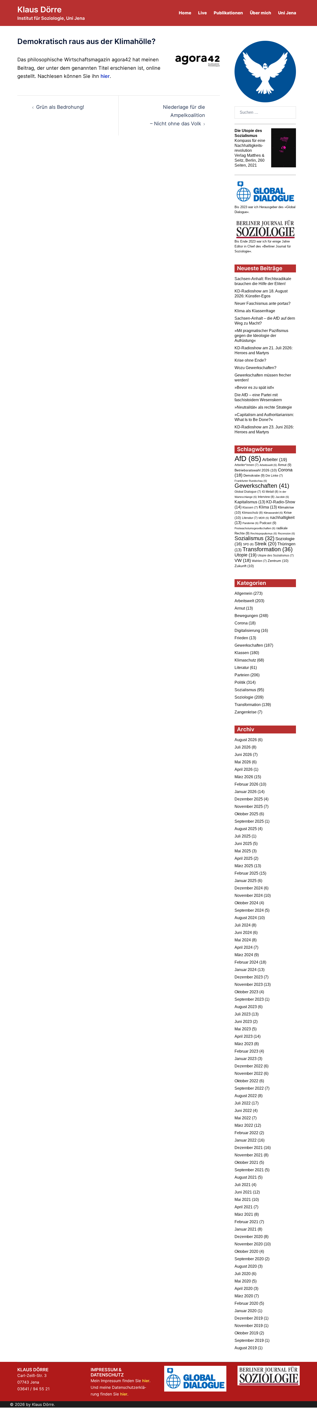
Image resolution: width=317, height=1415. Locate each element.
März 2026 (244, 777)
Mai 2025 (243, 851)
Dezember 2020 (249, 1237)
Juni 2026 (243, 754)
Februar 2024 (246, 962)
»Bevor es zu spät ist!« (254, 387)
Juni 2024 (243, 932)
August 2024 (246, 918)
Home (185, 12)
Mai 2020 (243, 1281)
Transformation (267, 549)
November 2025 (249, 806)
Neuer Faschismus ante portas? (263, 303)
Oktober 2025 (246, 814)
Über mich (260, 12)
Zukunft (244, 566)
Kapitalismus (250, 502)
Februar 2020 (246, 1303)
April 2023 (244, 1036)
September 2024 (249, 910)
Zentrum (278, 561)
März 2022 (244, 1125)
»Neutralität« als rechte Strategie (263, 407)
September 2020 (249, 1259)
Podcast (268, 523)
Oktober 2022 (246, 1081)
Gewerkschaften (262, 485)
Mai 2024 (243, 940)
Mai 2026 (243, 762)
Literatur (250, 517)
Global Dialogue (248, 491)
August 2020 (246, 1266)
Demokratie (253, 475)
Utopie (246, 554)
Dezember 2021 (249, 1148)
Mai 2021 (243, 1199)
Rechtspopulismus (263, 533)
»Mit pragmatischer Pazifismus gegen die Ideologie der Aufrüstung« (261, 336)
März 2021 (244, 1214)
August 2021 (246, 1177)
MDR (264, 517)
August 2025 (246, 829)
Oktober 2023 (246, 992)
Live (202, 12)
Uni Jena (287, 12)
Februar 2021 (246, 1222)
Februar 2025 (246, 873)
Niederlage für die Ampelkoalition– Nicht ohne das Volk (177, 115)
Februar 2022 (246, 1133)
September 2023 (249, 999)
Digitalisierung (247, 630)
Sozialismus (254, 538)
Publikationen (228, 12)
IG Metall (270, 491)
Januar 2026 (246, 792)
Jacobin (282, 496)
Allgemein (243, 593)
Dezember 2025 (249, 799)
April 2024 (244, 947)
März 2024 (244, 955)
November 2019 (249, 1326)
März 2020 (244, 1296)
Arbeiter (274, 459)
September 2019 (249, 1340)
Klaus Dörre (39, 9)
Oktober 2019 (246, 1333)
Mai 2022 (243, 1118)
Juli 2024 (243, 925)
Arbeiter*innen (247, 465)
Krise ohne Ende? (250, 360)
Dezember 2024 (249, 888)
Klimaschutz (252, 512)
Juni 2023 (243, 1021)
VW (243, 560)
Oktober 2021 (246, 1162)
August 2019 (246, 1348)
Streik (265, 543)
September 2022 (249, 1088)
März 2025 (244, 866)
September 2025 (249, 821)
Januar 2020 (246, 1311)
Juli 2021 (243, 1185)
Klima (268, 507)
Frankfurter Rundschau (251, 480)
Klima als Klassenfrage (255, 311)
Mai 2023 (243, 1029)
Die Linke (274, 475)
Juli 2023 (243, 1014)
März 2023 (244, 1044)
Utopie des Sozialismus (276, 555)
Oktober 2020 (246, 1251)
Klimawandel (273, 512)
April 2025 (244, 858)
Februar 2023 (246, 1051)
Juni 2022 (243, 1110)
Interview (266, 497)
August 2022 (246, 1096)
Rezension (286, 533)
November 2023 (249, 984)
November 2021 (249, 1155)
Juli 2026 (243, 747)
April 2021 (244, 1207)
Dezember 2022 (249, 1066)
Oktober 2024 (246, 903)
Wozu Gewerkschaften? (255, 368)
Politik (240, 682)
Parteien (242, 675)
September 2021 (249, 1170)
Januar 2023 (246, 1059)
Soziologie (244, 697)
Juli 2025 (243, 836)
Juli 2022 (243, 1103)
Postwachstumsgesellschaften (255, 528)
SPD (248, 544)
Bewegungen (246, 616)
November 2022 (249, 1073)
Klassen (250, 507)
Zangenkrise (246, 712)
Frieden (241, 638)
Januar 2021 (246, 1229)
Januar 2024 (246, 970)
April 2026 (244, 769)
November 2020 (249, 1244)
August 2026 (246, 740)
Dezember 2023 (249, 977)
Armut (284, 465)
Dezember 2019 (249, 1318)
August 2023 (246, 1007)
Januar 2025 (246, 881)
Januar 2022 (246, 1140)
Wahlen (259, 560)
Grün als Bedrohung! (60, 107)
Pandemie (250, 523)
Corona (241, 623)
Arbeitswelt (268, 465)
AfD (248, 458)
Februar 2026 (246, 784)
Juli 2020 (243, 1274)
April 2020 (244, 1288)
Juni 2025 (243, 843)
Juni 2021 (243, 1192)
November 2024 (249, 895)
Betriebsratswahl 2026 (256, 470)
